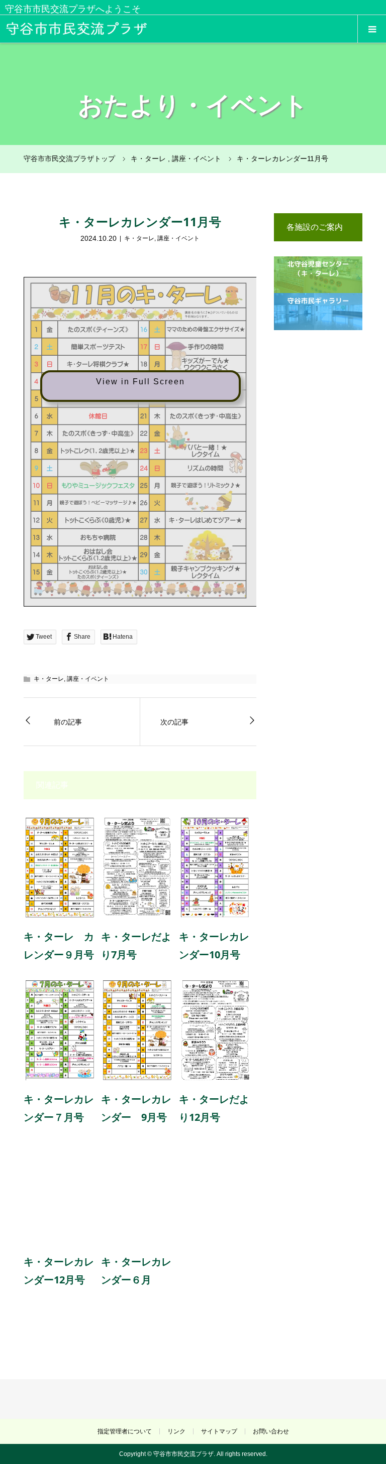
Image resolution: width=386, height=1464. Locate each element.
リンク (176, 1431)
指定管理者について (125, 1431)
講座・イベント (178, 238)
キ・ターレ (139, 238)
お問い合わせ (271, 1431)
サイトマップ (219, 1431)
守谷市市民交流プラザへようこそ (73, 9)
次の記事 (174, 721)
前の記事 (68, 721)
